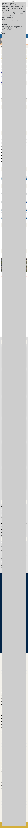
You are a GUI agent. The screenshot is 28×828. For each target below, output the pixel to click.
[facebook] (12, 1)
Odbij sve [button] (14, 13)
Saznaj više (22, 17)
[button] (1, 43)
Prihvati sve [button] (6, 13)
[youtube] (15, 1)
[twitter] (13, 1)
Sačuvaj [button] (4, 33)
